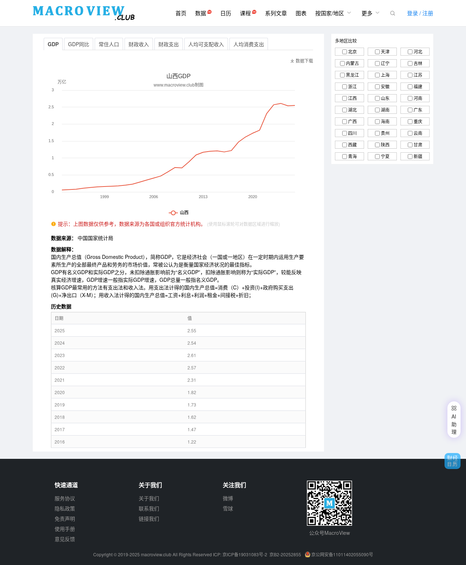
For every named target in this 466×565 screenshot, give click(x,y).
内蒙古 (352, 63)
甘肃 (418, 144)
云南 (418, 133)
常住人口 (109, 44)
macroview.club (156, 554)
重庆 (418, 121)
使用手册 (65, 528)
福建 (418, 86)
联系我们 (149, 508)
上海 (385, 75)
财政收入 (139, 44)
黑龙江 (352, 75)
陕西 (385, 144)
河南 (418, 98)
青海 (352, 156)
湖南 (385, 110)
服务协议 (65, 498)
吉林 (418, 63)
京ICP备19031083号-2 (244, 554)
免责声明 (65, 518)
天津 (385, 51)
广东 (418, 110)
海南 (385, 121)
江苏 (418, 75)
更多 (371, 13)
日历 (225, 13)
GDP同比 (78, 44)
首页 (180, 13)
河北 (418, 51)
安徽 (385, 86)
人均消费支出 (248, 44)
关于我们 (149, 498)
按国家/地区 (334, 13)
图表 (301, 13)
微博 (228, 498)
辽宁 (385, 63)
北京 (352, 51)
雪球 (228, 508)
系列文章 (276, 13)
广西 (352, 121)
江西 (352, 98)
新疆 (418, 156)
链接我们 (149, 518)
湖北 (352, 110)
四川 (352, 133)
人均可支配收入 (206, 44)
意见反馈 (65, 538)
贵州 (385, 133)
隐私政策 (65, 508)
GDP (53, 44)
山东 (385, 98)
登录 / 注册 (420, 13)
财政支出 (168, 44)
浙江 (352, 86)
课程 (246, 13)
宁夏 (385, 156)
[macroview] (84, 13)
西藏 (352, 144)
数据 (201, 13)
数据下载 (301, 60)
